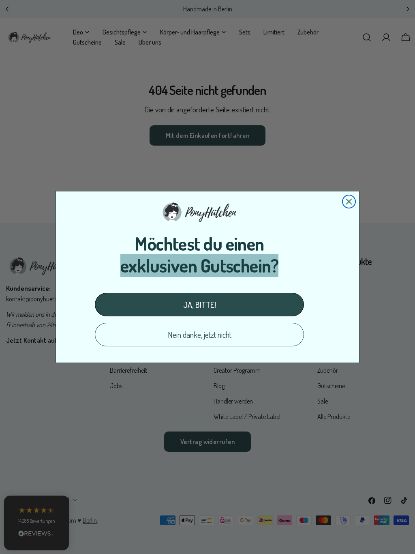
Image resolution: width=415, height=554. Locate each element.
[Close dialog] (348, 201)
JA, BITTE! (199, 304)
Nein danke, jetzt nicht (199, 334)
